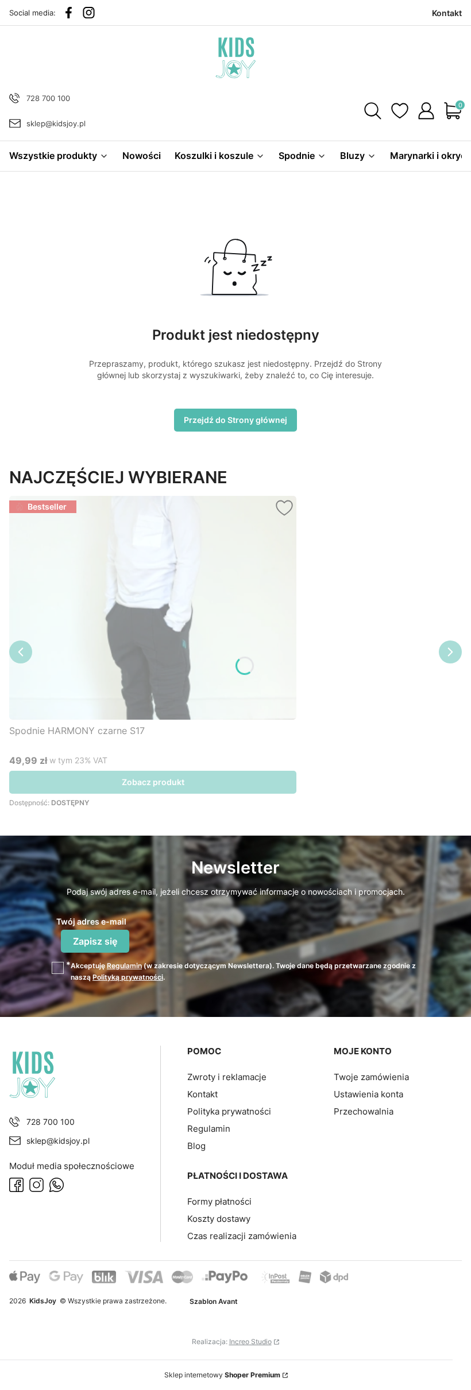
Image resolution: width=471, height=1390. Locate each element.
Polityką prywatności (127, 977)
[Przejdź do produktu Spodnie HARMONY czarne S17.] (152, 608)
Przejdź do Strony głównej (235, 420)
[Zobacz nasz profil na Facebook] (68, 12)
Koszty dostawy (218, 1218)
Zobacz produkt (153, 782)
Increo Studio (250, 1341)
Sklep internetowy (222, 1374)
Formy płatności (219, 1201)
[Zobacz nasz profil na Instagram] (89, 12)
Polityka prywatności (229, 1111)
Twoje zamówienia (371, 1076)
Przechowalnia (363, 1111)
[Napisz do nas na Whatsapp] (56, 1185)
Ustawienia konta (368, 1094)
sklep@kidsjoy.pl (56, 123)
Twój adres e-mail (91, 921)
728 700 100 (48, 98)
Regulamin (124, 965)
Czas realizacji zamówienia (241, 1235)
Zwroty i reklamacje (227, 1076)
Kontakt (202, 1094)
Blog (196, 1145)
